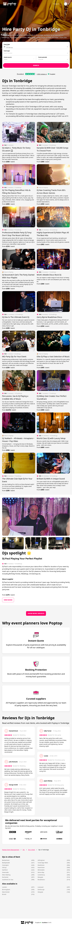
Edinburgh (41, 889)
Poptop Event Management (10, 850)
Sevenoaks (5, 872)
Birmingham (6, 889)
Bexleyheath (6, 863)
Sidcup (4, 867)
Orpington (5, 865)
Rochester (5, 877)
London (4, 887)
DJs (24, 850)
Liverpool (40, 887)
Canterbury (41, 875)
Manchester (6, 892)
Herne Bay (41, 872)
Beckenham (5, 860)
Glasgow (40, 892)
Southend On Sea (7, 879)
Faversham (41, 867)
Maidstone (41, 865)
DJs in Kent (31, 850)
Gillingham (41, 860)
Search (57, 4)
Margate (40, 877)
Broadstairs (41, 879)
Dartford (5, 870)
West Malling (6, 875)
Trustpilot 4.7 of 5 (43, 922)
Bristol (4, 894)
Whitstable (41, 870)
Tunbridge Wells (43, 863)
